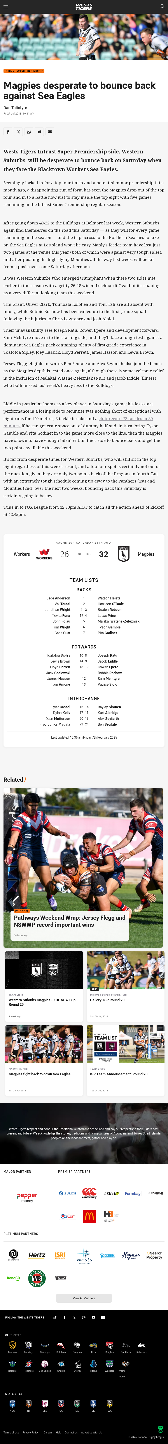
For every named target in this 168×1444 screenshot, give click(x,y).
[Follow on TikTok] (55, 1317)
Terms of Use (11, 1432)
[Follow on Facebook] (64, 1317)
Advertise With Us (91, 1432)
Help (58, 1432)
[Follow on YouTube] (93, 1317)
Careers (48, 1432)
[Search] (162, 6)
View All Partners (84, 1298)
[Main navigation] (6, 6)
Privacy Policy (30, 1432)
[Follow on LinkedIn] (103, 1317)
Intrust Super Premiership (24, 71)
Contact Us (71, 1432)
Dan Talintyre (15, 107)
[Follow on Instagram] (84, 1317)
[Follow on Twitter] (74, 1317)
